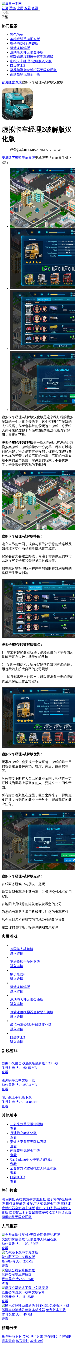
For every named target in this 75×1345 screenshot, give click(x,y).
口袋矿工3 (17, 65)
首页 (5, 8)
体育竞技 (22, 1341)
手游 (12, 8)
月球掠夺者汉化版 (23, 1133)
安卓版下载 (10, 158)
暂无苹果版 (26, 158)
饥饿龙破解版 (20, 48)
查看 (13, 1128)
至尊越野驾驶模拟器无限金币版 (33, 70)
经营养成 (15, 82)
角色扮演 (8, 1336)
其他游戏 (36, 1341)
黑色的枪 (16, 34)
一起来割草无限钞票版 (26, 1124)
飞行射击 (36, 1336)
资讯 (35, 8)
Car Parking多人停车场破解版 (31, 1159)
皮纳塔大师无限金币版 (26, 52)
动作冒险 (51, 1336)
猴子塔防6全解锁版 (24, 43)
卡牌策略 (65, 1336)
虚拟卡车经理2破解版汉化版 (31, 61)
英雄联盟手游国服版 (25, 39)
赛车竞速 (8, 1341)
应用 (20, 8)
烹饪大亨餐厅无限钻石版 (28, 1142)
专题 (27, 8)
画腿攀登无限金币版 (25, 74)
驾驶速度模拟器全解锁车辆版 (31, 57)
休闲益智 (22, 1336)
